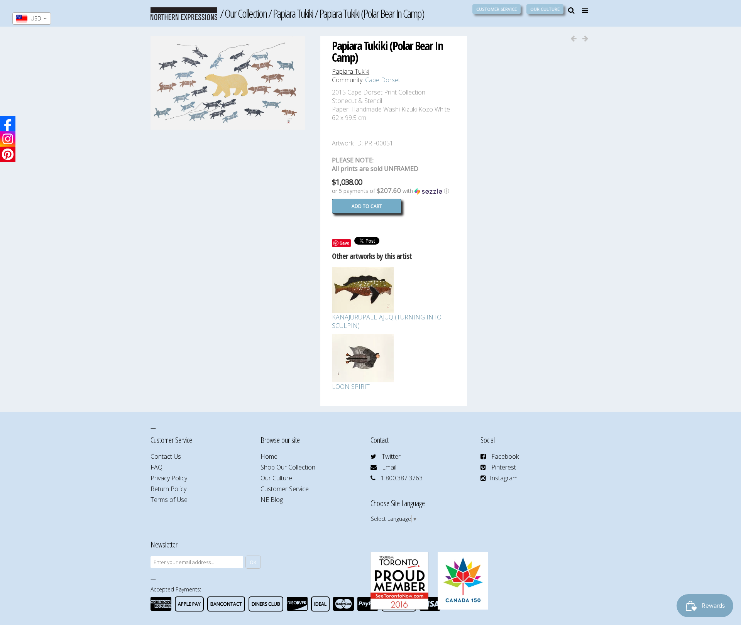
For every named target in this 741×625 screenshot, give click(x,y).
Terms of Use (169, 499)
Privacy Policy (169, 478)
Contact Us (166, 456)
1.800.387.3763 (402, 478)
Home (269, 456)
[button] (393, 191)
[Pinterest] (7, 154)
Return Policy (168, 489)
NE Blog (272, 499)
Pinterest (503, 467)
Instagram (504, 478)
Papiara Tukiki (293, 13)
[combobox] (31, 18)
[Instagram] (7, 139)
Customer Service (496, 9)
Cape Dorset (382, 80)
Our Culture (545, 9)
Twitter (391, 456)
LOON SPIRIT (351, 386)
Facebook (505, 456)
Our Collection (246, 13)
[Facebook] (7, 123)
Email (389, 467)
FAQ (156, 467)
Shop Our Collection (288, 467)
